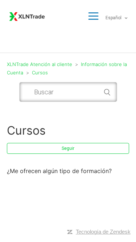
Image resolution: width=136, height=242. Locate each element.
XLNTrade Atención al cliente (39, 64)
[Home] (27, 15)
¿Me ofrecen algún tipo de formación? (59, 171)
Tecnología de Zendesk (103, 232)
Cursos (40, 72)
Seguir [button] (68, 148)
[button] (93, 16)
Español (114, 17)
